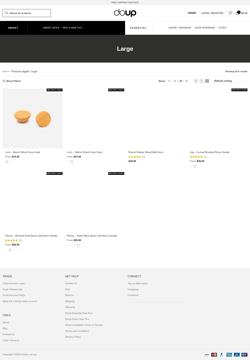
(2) (143, 157)
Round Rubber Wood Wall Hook (146, 152)
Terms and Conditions (77, 331)
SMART (13, 27)
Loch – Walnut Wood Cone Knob (84, 152)
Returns (69, 295)
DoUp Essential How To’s (78, 313)
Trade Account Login (14, 283)
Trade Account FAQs (14, 295)
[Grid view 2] (196, 81)
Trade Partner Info (13, 289)
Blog (5, 328)
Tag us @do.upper (138, 283)
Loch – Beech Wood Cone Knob (22, 152)
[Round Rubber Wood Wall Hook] (156, 119)
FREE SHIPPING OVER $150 (125, 2)
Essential (138, 27)
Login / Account (11, 340)
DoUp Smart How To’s (77, 319)
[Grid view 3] (201, 81)
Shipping (70, 301)
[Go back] (112, 48)
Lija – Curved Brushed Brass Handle (210, 152)
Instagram (133, 289)
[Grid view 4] (207, 81)
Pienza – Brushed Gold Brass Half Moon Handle (31, 235)
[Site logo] (125, 12)
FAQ (67, 289)
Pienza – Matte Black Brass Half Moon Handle (92, 235)
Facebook (133, 295)
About (6, 322)
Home (6, 71)
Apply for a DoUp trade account (20, 301)
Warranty (70, 307)
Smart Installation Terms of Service (84, 325)
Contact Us (9, 334)
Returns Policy (73, 336)
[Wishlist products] (230, 13)
